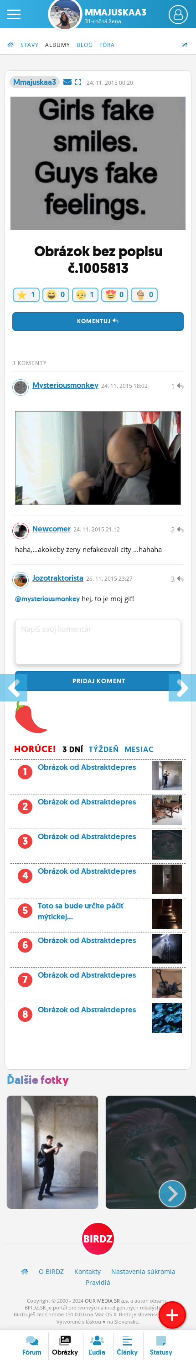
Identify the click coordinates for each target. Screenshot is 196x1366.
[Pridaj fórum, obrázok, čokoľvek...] (172, 1315)
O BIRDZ (51, 1271)
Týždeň (104, 749)
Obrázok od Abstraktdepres (87, 767)
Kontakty (87, 1271)
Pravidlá (98, 1282)
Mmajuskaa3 (115, 16)
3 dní (72, 749)
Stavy (30, 45)
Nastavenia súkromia (143, 1271)
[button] (165, 1190)
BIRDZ (98, 1239)
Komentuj (95, 321)
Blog (85, 45)
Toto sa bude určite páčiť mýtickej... (73, 911)
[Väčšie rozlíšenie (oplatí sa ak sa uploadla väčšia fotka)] (78, 82)
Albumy (57, 45)
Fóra (107, 45)
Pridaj (98, 681)
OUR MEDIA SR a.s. (107, 1300)
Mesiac (139, 749)
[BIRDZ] (24, 1271)
